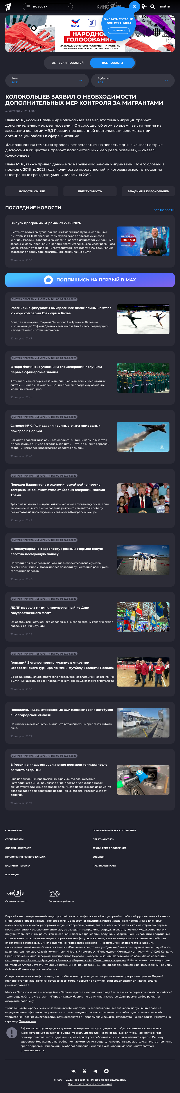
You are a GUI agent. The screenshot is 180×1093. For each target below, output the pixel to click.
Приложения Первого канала (25, 856)
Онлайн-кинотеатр (18, 848)
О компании (13, 830)
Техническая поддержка (109, 848)
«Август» (93, 956)
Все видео (12, 874)
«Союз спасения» (154, 956)
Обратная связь (103, 839)
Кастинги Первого (17, 865)
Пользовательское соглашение (114, 830)
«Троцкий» (47, 960)
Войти (165, 6)
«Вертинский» (82, 960)
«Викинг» (32, 960)
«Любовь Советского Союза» (120, 956)
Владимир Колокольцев (148, 191)
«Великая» (63, 960)
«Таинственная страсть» (109, 960)
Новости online (32, 191)
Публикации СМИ (104, 865)
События (98, 856)
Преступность (90, 191)
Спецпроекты (14, 839)
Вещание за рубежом (61, 901)
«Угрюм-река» (15, 960)
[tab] (67, 63)
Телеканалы (27, 1021)
